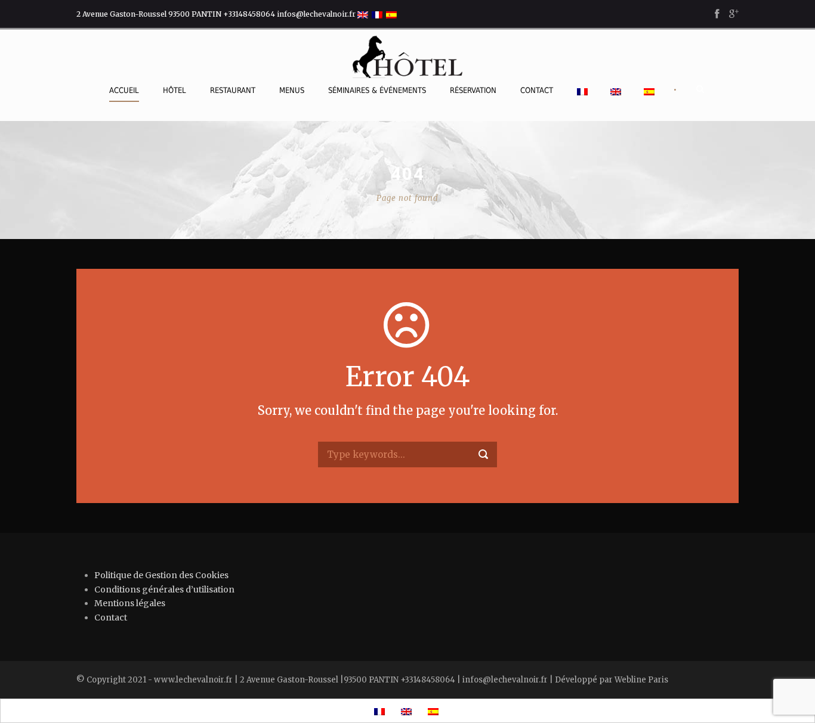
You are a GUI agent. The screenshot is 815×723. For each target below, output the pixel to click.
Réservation (473, 90)
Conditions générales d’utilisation (164, 589)
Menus (291, 90)
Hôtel (174, 90)
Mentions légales (129, 603)
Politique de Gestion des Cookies (161, 575)
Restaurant (232, 90)
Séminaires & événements (377, 90)
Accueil (124, 90)
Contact (536, 90)
